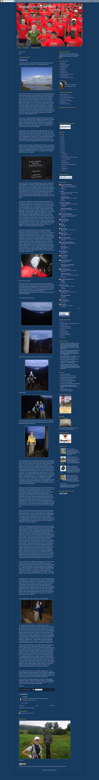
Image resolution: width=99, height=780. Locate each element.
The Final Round (63, 75)
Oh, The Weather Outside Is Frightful (69, 157)
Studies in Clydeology (65, 273)
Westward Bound (64, 66)
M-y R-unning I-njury (65, 159)
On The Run (63, 304)
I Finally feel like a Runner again (67, 305)
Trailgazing (63, 160)
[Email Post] (33, 689)
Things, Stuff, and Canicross (66, 234)
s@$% (43, 588)
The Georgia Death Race (65, 265)
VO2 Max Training (64, 325)
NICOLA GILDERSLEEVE (66, 214)
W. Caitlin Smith (64, 255)
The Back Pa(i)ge (35, 47)
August (63, 170)
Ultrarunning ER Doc (65, 269)
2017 (62, 137)
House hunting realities (65, 261)
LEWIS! (62, 224)
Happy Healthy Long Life (66, 208)
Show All (78, 308)
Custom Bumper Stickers (64, 316)
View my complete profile (70, 86)
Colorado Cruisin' (64, 72)
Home (19, 47)
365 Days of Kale (64, 285)
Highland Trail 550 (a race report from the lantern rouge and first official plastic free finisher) (68, 187)
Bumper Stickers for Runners (65, 311)
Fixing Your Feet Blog (65, 237)
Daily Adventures (64, 219)
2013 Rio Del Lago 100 (65, 103)
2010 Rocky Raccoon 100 (65, 96)
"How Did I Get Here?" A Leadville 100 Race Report (72, 457)
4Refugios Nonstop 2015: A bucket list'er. (68, 291)
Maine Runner (64, 233)
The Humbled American (65, 247)
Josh (23, 696)
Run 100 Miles (64, 246)
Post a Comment (24, 703)
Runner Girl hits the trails (66, 260)
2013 (62, 143)
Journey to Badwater (65, 202)
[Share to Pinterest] (41, 689)
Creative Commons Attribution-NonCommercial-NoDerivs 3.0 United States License (48, 766)
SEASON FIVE (64, 251)
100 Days (62, 281)
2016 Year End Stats (64, 252)
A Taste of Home (63, 71)
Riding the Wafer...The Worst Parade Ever (68, 229)
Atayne (61, 321)
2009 (62, 150)
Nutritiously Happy (65, 197)
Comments (63, 128)
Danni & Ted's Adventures (66, 184)
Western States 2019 (65, 220)
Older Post (52, 705)
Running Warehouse (64, 332)
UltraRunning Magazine (65, 334)
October (63, 166)
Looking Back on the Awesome (66, 77)
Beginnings (62, 63)
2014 (62, 141)
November (64, 155)
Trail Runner (63, 337)
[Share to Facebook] (40, 689)
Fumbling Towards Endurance (67, 242)
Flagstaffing (62, 69)
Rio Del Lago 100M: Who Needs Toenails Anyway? (72, 476)
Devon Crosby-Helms (65, 295)
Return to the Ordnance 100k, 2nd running (69, 270)
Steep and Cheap (64, 331)
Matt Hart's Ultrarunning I (65, 326)
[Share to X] (39, 689)
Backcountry (63, 329)
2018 (62, 136)
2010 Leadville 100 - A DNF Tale (67, 97)
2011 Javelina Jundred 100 (66, 100)
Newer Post (21, 705)
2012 (62, 145)
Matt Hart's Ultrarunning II (65, 328)
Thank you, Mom (64, 256)
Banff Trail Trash (64, 299)
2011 (62, 146)
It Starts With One (69, 56)
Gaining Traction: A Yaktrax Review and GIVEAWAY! (72, 467)
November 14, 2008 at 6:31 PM (28, 700)
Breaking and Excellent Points (67, 264)
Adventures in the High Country (66, 74)
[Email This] (36, 689)
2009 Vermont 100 (64, 94)
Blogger (55, 770)
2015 (62, 139)
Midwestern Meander (64, 64)
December (64, 153)
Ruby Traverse (64, 225)
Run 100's (62, 335)
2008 (62, 152)
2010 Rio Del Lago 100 (65, 99)
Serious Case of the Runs (37, 6)
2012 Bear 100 (63, 102)
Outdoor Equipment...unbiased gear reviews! (69, 323)
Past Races (26, 47)
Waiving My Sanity (65, 162)
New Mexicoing (63, 67)
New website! (63, 296)
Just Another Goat (65, 290)
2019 (62, 134)
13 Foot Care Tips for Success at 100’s (68, 238)
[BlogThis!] (37, 689)
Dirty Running (64, 228)
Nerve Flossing (63, 483)
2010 (62, 148)
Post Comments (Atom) (29, 707)
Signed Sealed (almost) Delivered (68, 164)
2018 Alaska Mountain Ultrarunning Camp (68, 243)
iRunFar (62, 191)
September (64, 168)
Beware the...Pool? (71, 448)
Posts (62, 125)
